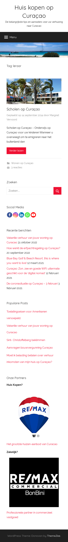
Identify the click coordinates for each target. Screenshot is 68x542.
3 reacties (16, 167)
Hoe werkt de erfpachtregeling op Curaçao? (33, 248)
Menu (13, 37)
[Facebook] (9, 214)
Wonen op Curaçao (22, 163)
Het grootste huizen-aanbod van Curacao (32, 444)
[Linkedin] (21, 214)
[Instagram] (15, 214)
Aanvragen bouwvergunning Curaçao (30, 347)
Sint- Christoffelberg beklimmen (26, 340)
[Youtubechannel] (33, 214)
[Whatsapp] (27, 214)
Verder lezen (16, 150)
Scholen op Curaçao (23, 109)
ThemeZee (53, 535)
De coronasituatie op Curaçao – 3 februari (32, 283)
